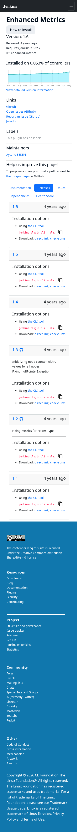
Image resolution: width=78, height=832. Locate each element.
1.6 (15, 206)
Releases (44, 188)
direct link (41, 238)
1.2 (15, 418)
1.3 (15, 349)
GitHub (11, 107)
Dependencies (20, 196)
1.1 (15, 478)
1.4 (15, 301)
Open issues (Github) (21, 111)
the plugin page (17, 176)
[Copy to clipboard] (60, 232)
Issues (61, 188)
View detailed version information (29, 90)
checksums (58, 238)
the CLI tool (36, 226)
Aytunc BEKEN (16, 154)
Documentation (20, 188)
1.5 (15, 254)
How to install (21, 29)
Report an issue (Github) (23, 116)
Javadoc (11, 121)
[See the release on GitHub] (21, 350)
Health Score (45, 196)
